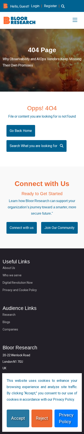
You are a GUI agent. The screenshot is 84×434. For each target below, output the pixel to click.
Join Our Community (59, 228)
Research (9, 314)
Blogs (6, 322)
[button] (63, 9)
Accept (18, 418)
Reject (42, 418)
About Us (9, 267)
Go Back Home (21, 131)
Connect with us (22, 228)
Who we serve (12, 275)
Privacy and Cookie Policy (20, 289)
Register (50, 6)
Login (35, 6)
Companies (10, 329)
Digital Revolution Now (18, 282)
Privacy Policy (66, 418)
